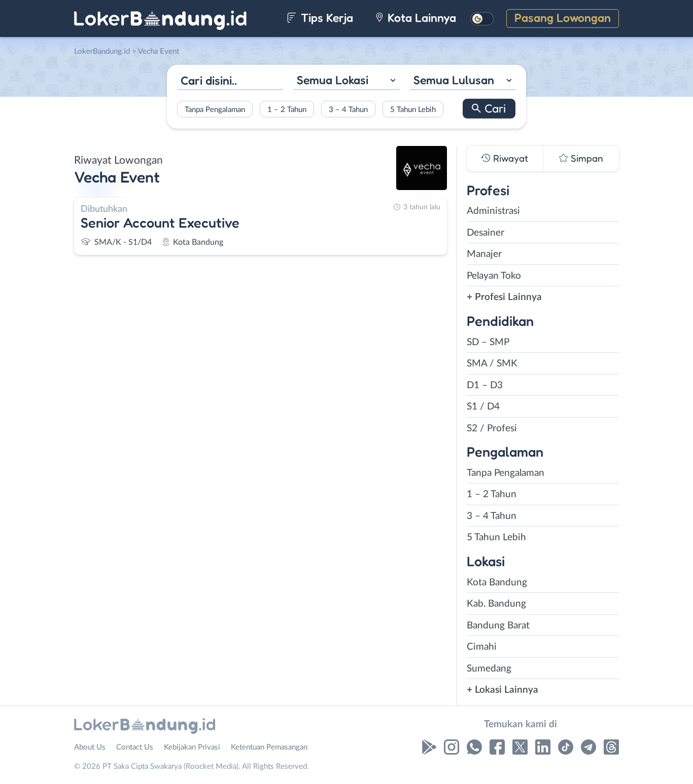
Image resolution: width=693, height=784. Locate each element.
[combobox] (346, 81)
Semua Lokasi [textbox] (332, 80)
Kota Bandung (497, 582)
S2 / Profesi (492, 428)
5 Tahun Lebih (413, 109)
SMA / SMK (492, 363)
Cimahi (482, 647)
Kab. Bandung (496, 604)
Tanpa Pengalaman (215, 109)
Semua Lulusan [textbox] (453, 80)
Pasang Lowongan (562, 17)
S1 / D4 (483, 407)
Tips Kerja (325, 17)
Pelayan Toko (494, 276)
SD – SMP (488, 342)
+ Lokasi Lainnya (502, 690)
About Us (90, 747)
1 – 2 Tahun (286, 109)
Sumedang (489, 669)
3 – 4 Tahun (348, 109)
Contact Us (134, 747)
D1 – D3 (485, 385)
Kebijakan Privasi (192, 747)
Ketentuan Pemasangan (269, 747)
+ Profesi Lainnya (504, 297)
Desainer (485, 233)
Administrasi (493, 211)
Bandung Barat (498, 625)
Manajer (484, 254)
